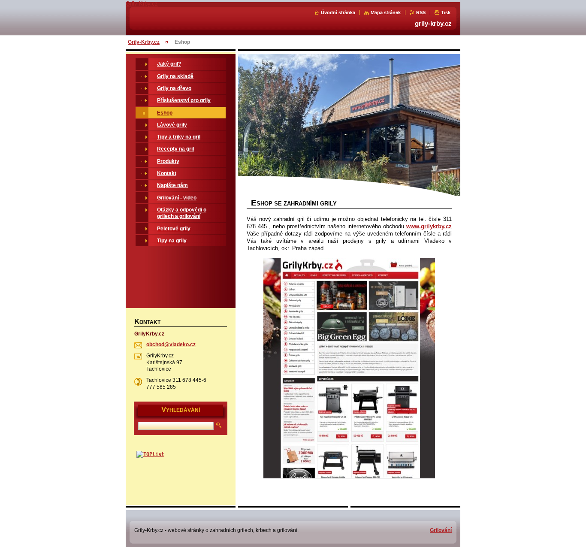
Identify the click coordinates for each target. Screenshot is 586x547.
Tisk (445, 12)
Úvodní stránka (338, 12)
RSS (421, 12)
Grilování (441, 530)
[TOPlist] (150, 454)
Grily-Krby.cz (144, 42)
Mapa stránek (386, 12)
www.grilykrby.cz (429, 226)
